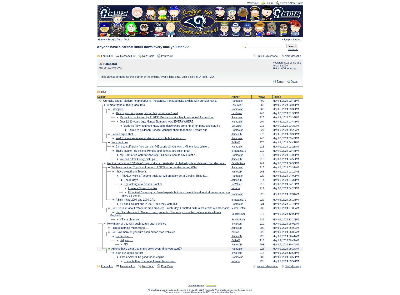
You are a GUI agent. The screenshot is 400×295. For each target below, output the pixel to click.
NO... (127, 244)
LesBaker (236, 105)
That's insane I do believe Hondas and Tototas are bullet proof (153, 150)
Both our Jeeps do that (129, 252)
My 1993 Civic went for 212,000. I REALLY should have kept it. (158, 154)
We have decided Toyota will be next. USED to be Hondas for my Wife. (154, 167)
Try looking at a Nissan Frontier (143, 184)
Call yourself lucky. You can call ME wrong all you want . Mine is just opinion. (162, 146)
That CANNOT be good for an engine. (142, 257)
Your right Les (119, 142)
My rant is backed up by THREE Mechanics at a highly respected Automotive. (167, 117)
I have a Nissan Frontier (142, 188)
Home (101, 39)
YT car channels (130, 219)
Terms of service (196, 285)
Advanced (293, 49)
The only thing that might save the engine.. (150, 261)
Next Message (293, 56)
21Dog (235, 232)
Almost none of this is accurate (126, 104)
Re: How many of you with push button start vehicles (143, 232)
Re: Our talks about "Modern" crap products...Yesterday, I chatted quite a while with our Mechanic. (166, 163)
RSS (103, 91)
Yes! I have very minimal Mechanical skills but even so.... (151, 138)
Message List (127, 56)
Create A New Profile (291, 3)
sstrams (235, 188)
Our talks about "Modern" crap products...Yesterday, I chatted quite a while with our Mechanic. (160, 100)
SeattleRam (238, 163)
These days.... (132, 179)
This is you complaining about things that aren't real (147, 113)
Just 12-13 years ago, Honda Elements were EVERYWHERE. (157, 121)
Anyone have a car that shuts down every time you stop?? (146, 248)
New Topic (148, 56)
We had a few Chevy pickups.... (139, 159)
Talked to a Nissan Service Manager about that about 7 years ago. (168, 129)
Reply (280, 81)
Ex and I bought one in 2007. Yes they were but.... (150, 203)
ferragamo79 (238, 150)
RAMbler (236, 184)
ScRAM (235, 142)
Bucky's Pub (114, 39)
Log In (269, 3)
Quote (294, 81)
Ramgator (110, 63)
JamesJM (236, 134)
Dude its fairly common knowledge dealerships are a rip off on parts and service (172, 125)
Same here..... (124, 236)
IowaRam (236, 223)
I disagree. (117, 109)
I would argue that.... (123, 134)
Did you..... (126, 240)
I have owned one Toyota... (132, 171)
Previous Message (267, 56)
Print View (167, 56)
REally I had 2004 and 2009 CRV (135, 199)
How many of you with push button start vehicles (136, 223)
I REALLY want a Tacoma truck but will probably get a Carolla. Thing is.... (164, 175)
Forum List (107, 56)
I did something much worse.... (130, 227)
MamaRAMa (238, 208)
